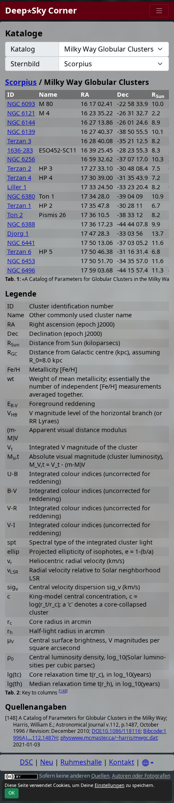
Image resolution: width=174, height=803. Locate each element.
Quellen (100, 775)
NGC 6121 (21, 113)
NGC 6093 (21, 104)
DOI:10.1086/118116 (116, 731)
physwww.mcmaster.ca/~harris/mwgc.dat (108, 737)
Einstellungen (110, 785)
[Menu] (159, 10)
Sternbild (25, 63)
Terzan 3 (19, 141)
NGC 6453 (21, 261)
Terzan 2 (19, 168)
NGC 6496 (21, 270)
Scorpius (21, 82)
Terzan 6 (19, 252)
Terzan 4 (19, 178)
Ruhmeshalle (81, 762)
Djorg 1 (18, 233)
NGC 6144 (21, 122)
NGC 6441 (21, 243)
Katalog (23, 49)
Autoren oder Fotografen (141, 775)
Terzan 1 (19, 205)
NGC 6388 (21, 224)
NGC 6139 (21, 132)
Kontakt (121, 762)
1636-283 (20, 150)
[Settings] (147, 763)
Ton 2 (15, 215)
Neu (46, 762)
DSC (26, 762)
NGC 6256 (21, 159)
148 (63, 691)
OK (11, 793)
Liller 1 (17, 187)
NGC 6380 (21, 196)
